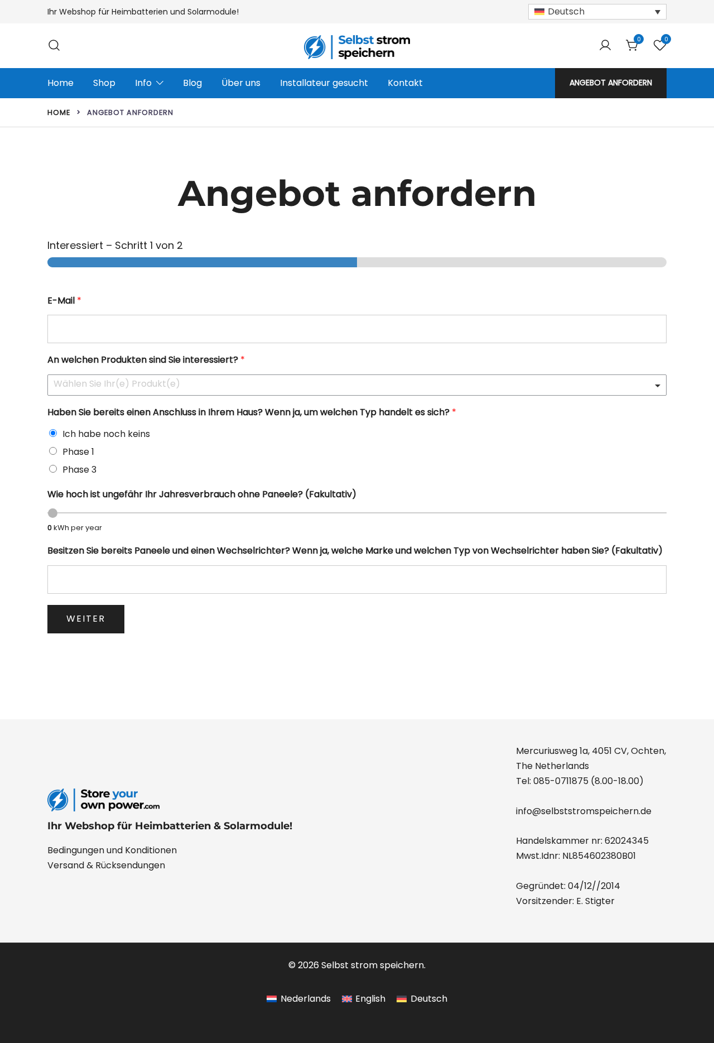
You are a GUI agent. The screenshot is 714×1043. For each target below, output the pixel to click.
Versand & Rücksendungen (106, 865)
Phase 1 (78, 451)
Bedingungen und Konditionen (112, 850)
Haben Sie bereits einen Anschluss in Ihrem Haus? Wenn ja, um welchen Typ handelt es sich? (251, 413)
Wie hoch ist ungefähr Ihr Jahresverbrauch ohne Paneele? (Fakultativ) (201, 495)
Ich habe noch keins (106, 433)
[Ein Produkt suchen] (54, 45)
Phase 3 (79, 469)
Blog (192, 82)
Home (60, 82)
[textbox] (352, 384)
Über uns (240, 82)
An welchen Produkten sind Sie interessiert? (146, 360)
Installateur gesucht (324, 82)
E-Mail (64, 301)
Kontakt (405, 82)
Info (143, 82)
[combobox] (357, 385)
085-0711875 (560, 781)
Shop (104, 82)
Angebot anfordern (611, 82)
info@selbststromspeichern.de (584, 811)
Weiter (85, 618)
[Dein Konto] (605, 46)
